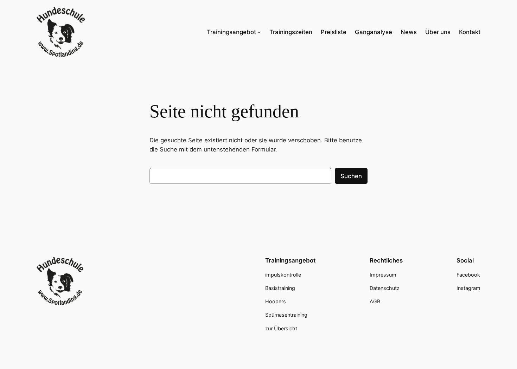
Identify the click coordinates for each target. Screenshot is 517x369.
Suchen (351, 176)
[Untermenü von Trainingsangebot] (259, 32)
